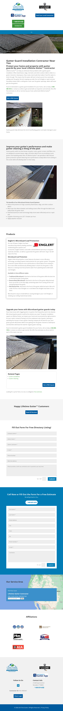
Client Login (18, 696)
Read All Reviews (31, 412)
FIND (22, 598)
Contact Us (18, 26)
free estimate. (38, 392)
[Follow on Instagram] (18, 685)
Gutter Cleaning (13, 378)
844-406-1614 (32, 502)
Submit (52, 479)
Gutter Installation (14, 376)
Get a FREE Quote (12, 98)
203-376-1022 (19, 22)
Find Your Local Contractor (45, 15)
